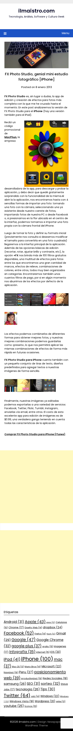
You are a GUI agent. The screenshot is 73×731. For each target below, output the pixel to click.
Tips (47, 689)
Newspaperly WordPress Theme (44, 723)
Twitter (17, 695)
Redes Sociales (55, 678)
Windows (49, 696)
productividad (31, 678)
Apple (35, 621)
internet (43, 652)
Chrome (16, 627)
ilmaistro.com (36, 10)
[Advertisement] (36, 486)
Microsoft (51, 666)
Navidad (11, 672)
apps (50, 622)
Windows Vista (22, 701)
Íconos (30, 706)
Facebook (19, 633)
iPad (12, 659)
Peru (26, 672)
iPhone (37, 658)
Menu (65, 33)
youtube (14, 706)
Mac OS (18, 666)
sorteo (50, 683)
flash (51, 634)
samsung (15, 684)
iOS (55, 652)
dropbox (52, 627)
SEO (33, 683)
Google (24, 639)
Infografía (22, 651)
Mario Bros (33, 666)
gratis (47, 646)
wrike (60, 701)
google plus (26, 645)
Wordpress (45, 701)
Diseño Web (33, 627)
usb (35, 696)
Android (14, 621)
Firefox (40, 633)
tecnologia (28, 689)
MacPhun (10, 137)
